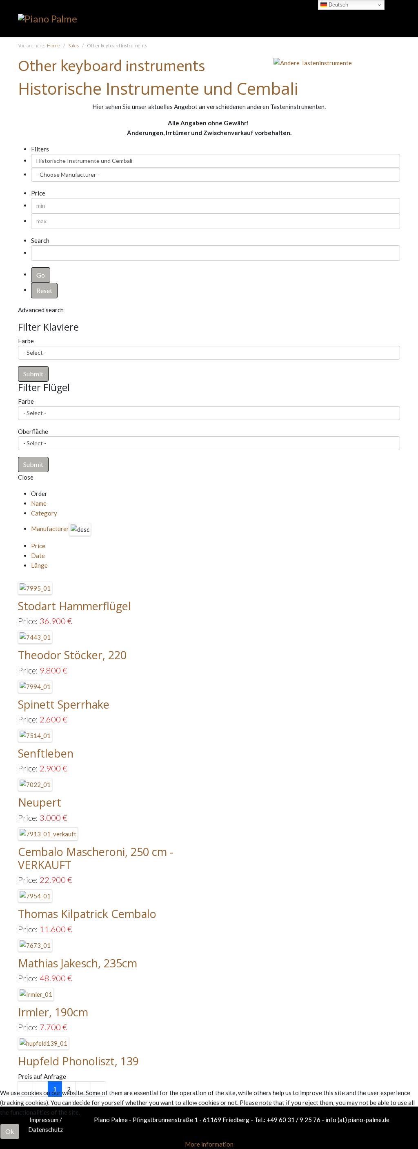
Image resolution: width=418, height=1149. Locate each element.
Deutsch (337, 5)
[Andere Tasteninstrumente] (312, 62)
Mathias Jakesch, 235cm (77, 963)
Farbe (26, 340)
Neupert (39, 802)
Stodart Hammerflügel (74, 605)
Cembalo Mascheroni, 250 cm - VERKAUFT (95, 858)
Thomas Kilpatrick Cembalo (87, 913)
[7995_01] (35, 587)
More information (209, 1144)
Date (38, 555)
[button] (33, 374)
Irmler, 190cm (53, 1012)
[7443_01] (35, 636)
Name (39, 503)
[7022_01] (35, 783)
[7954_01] (35, 895)
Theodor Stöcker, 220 (72, 654)
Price (38, 545)
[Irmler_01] (36, 993)
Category (44, 513)
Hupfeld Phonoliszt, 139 (78, 1061)
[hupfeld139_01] (43, 1042)
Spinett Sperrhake (63, 704)
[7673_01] (35, 944)
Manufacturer (50, 528)
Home (53, 45)
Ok (9, 1131)
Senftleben (45, 753)
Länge (39, 565)
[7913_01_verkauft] (48, 833)
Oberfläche (33, 431)
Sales (73, 45)
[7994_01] (35, 685)
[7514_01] (35, 734)
